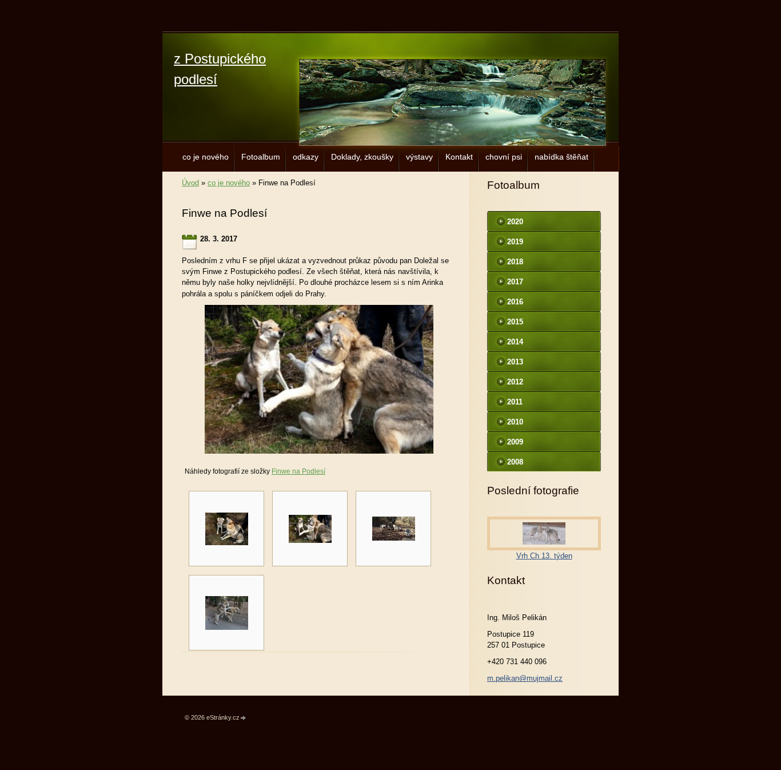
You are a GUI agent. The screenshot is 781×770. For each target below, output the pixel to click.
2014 (515, 342)
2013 (515, 362)
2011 (515, 402)
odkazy (305, 156)
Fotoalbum (260, 156)
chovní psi (503, 156)
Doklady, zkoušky (362, 156)
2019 (515, 241)
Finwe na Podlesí (298, 471)
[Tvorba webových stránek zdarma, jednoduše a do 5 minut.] (244, 718)
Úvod (190, 182)
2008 (515, 462)
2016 (515, 301)
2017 (515, 281)
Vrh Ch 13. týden (544, 555)
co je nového (205, 156)
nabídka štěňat (561, 156)
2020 (515, 221)
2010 (515, 422)
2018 (515, 261)
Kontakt (459, 156)
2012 (515, 382)
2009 (515, 442)
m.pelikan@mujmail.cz (525, 678)
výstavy (419, 156)
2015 (515, 321)
